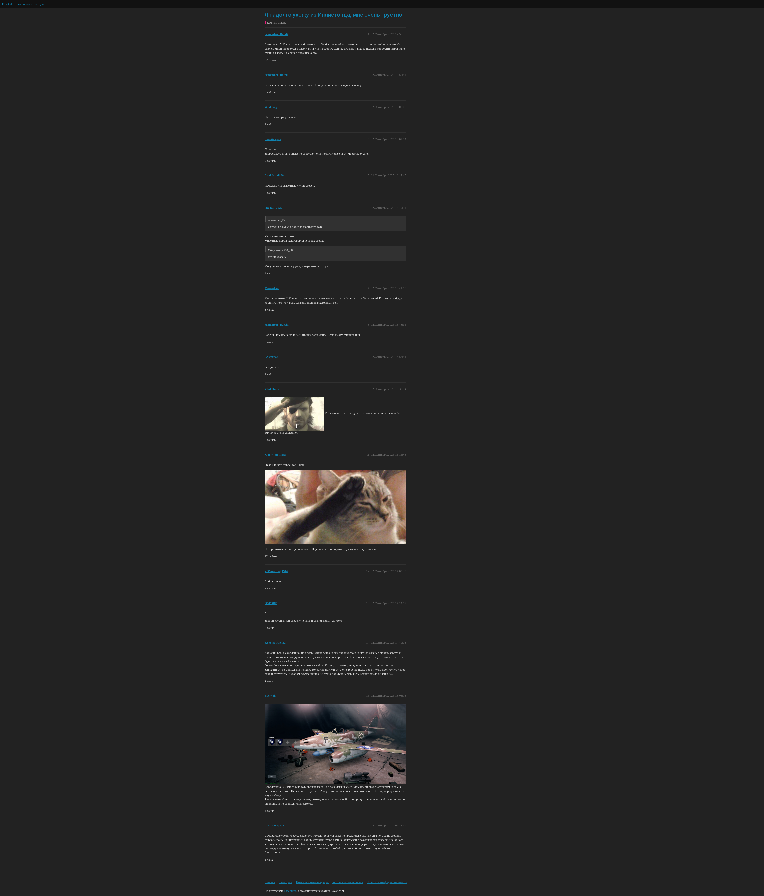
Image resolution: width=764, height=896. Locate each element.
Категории (285, 882)
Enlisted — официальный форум (23, 4)
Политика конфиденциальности (387, 882)
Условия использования (347, 882)
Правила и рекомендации (312, 882)
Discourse (290, 890)
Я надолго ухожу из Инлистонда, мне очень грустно (333, 14)
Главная (270, 882)
